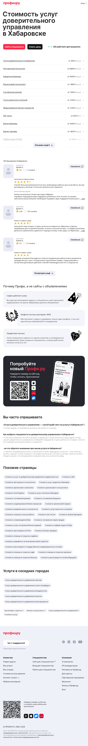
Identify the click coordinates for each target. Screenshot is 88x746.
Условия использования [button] (14, 673)
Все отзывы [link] (8, 669)
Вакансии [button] (66, 681)
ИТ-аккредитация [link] (69, 665)
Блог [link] (64, 689)
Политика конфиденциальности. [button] (26, 737)
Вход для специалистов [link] (43, 665)
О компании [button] (67, 661)
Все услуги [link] (8, 665)
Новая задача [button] (9, 661)
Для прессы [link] (67, 673)
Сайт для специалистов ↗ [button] (44, 661)
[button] (77, 166)
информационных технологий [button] (15, 733)
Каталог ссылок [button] (10, 677)
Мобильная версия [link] (11, 681)
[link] (14, 46)
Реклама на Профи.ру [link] (71, 669)
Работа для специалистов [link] (44, 669)
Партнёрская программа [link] (73, 677)
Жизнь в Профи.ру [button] (70, 685)
